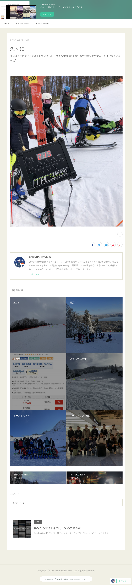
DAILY (6, 23)
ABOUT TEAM (22, 23)
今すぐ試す (47, 14)
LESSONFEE (42, 23)
